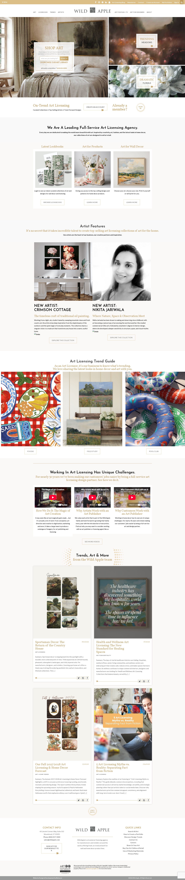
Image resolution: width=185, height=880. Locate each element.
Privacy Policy (133, 854)
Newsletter (131, 2)
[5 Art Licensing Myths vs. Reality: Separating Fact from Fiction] (123, 724)
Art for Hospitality (103, 655)
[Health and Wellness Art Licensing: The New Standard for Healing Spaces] (123, 602)
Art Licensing (40, 652)
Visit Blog (92, 811)
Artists (61, 12)
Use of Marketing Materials (133, 851)
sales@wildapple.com (52, 840)
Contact (141, 2)
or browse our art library (54, 62)
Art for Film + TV (121, 12)
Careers (133, 843)
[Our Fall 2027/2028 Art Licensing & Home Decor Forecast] (62, 724)
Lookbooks (43, 12)
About (149, 12)
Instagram (99, 2)
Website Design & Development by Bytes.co (47, 878)
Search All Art (133, 831)
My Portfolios (167, 2)
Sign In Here (62, 68)
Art (34, 12)
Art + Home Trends (42, 774)
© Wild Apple (4, 3)
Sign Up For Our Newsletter (51, 848)
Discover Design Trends (133, 837)
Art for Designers (137, 12)
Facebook (95, 2)
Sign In (176, 2)
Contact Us (133, 840)
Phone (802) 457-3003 (51, 837)
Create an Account (153, 2)
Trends (53, 12)
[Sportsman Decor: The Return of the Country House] (62, 602)
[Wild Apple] (92, 10)
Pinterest (102, 2)
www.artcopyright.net (92, 868)
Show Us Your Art (133, 845)
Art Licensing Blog (118, 2)
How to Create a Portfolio (133, 834)
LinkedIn (105, 2)
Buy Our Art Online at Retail (133, 848)
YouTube (109, 2)
